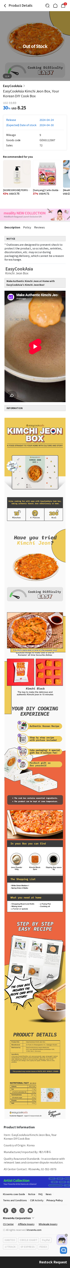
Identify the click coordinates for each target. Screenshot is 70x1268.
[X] (13, 1210)
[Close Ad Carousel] (66, 1235)
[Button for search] (47, 6)
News (49, 1194)
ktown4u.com (34, 1229)
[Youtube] (30, 1210)
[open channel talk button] (63, 1250)
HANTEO (10, 1240)
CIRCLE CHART (28, 1240)
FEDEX (43, 1246)
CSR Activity (36, 1200)
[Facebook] (5, 1210)
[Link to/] (55, 6)
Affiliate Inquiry (26, 1224)
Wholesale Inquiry (48, 1224)
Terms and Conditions (15, 1200)
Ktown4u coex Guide (14, 1194)
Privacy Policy (54, 1200)
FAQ (40, 1194)
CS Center (8, 1224)
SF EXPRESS (27, 1246)
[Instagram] (22, 1210)
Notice (31, 1194)
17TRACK (10, 1246)
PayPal (46, 1240)
